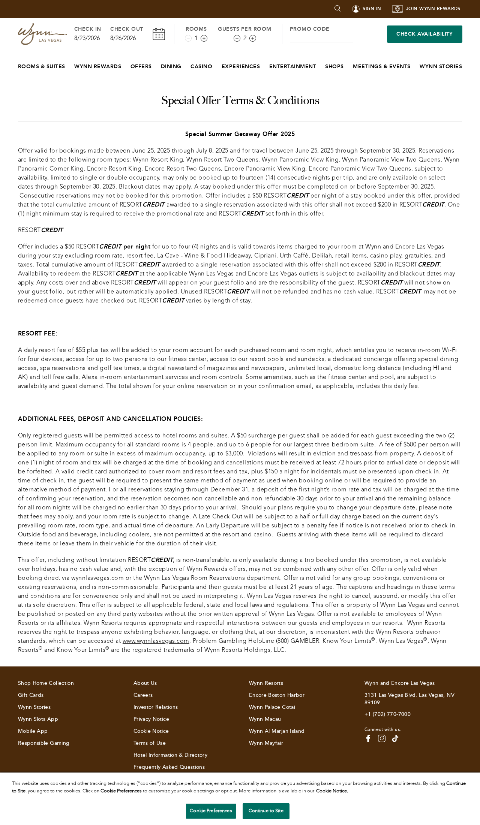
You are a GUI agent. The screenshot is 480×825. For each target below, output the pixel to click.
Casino (201, 66)
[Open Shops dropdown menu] (348, 64)
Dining (171, 66)
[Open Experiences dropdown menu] (264, 64)
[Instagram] (382, 738)
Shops (334, 66)
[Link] (42, 34)
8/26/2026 (123, 38)
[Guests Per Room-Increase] (252, 38)
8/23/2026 (87, 38)
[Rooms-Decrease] (188, 38)
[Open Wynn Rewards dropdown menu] (125, 64)
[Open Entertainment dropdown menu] (321, 64)
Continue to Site (266, 811)
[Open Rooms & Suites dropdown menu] (70, 64)
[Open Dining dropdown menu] (186, 64)
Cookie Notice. (332, 791)
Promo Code (310, 29)
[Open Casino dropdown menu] (217, 64)
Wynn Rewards (97, 66)
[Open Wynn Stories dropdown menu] (466, 64)
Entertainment (292, 66)
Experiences (241, 66)
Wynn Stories (441, 66)
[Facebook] (368, 738)
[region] (240, 799)
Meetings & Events (381, 66)
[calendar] (158, 33)
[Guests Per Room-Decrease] (237, 38)
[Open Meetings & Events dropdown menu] (415, 64)
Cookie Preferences (211, 811)
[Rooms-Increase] (204, 38)
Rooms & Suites (41, 66)
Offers (141, 66)
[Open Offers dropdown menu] (156, 64)
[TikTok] (395, 738)
